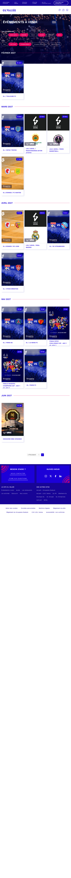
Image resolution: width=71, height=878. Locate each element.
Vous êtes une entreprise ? (59, 3)
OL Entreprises (60, 496)
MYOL (46, 500)
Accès (18, 490)
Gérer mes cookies (12, 508)
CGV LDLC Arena (37, 512)
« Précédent (32, 454)
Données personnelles (28, 508)
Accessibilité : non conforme (55, 512)
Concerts (33, 34)
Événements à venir (7, 490)
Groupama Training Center (40, 44)
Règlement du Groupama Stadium (17, 512)
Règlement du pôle (59, 508)
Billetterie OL (63, 493)
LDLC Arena (13, 44)
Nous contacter (18, 473)
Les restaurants (27, 490)
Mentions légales (44, 508)
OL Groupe (50, 496)
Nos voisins (24, 493)
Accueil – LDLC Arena (44, 493)
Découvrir (15, 493)
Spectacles (50, 34)
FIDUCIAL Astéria (55, 44)
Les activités (5, 493)
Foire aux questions (18, 478)
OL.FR (54, 493)
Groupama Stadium (25, 44)
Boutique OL (41, 496)
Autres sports (13, 34)
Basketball (23, 34)
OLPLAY (39, 500)
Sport (59, 34)
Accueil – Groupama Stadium (46, 490)
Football (42, 34)
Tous (4, 34)
